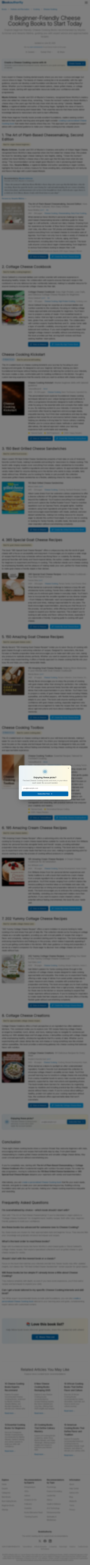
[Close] (68, 768)
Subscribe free (44, 794)
